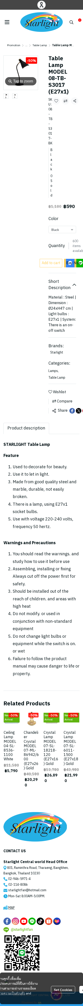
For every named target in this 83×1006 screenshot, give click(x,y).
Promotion (13, 45)
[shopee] (48, 921)
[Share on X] (78, 411)
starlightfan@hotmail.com (27, 890)
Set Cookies (63, 990)
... (26, 45)
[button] (71, 22)
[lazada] (57, 921)
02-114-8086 (18, 884)
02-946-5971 (17, 879)
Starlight (56, 352)
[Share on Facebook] (72, 411)
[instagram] (15, 921)
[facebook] (7, 921)
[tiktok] (40, 921)
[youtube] (23, 921)
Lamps (53, 371)
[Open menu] (7, 22)
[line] (32, 921)
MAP (11, 907)
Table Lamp (40, 45)
